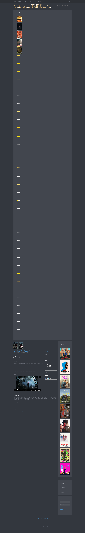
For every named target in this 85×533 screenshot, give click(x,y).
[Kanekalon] (19, 261)
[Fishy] (19, 180)
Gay (29, 521)
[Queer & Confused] (19, 196)
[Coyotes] (19, 123)
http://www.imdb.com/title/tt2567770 (19, 411)
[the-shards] (65, 353)
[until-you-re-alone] (65, 411)
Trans (37, 521)
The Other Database (37, 1)
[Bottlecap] (19, 269)
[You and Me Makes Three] (19, 171)
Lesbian (32, 521)
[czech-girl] (65, 381)
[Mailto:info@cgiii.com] (67, 6)
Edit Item (14, 341)
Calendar (41, 518)
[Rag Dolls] (19, 277)
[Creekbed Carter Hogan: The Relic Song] (19, 292)
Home (15, 1)
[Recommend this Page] (50, 378)
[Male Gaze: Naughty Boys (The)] (19, 99)
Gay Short (46, 351)
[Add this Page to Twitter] (48, 378)
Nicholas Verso (26, 393)
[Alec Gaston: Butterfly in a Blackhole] (19, 26)
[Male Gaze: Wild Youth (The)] (19, 309)
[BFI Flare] (49, 365)
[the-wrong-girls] (65, 455)
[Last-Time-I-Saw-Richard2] (15, 345)
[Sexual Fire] (19, 42)
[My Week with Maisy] (19, 67)
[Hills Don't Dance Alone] (19, 50)
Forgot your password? (63, 511)
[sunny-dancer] (65, 396)
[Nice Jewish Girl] (19, 228)
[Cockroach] (19, 59)
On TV (55, 521)
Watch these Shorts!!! (49, 521)
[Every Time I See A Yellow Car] (19, 82)
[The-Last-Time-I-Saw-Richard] (21, 345)
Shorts (40, 521)
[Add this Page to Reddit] (47, 378)
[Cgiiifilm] (57, 6)
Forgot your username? (64, 512)
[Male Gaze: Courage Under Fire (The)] (19, 18)
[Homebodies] (19, 301)
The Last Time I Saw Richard (18, 393)
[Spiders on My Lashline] (19, 252)
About (38, 518)
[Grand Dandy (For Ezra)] (19, 317)
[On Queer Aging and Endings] (19, 204)
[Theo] (19, 333)
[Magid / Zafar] (19, 131)
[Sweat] (19, 220)
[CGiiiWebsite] (62, 6)
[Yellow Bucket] (19, 188)
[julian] (65, 425)
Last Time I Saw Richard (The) (23, 351)
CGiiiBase (25, 1)
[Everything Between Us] (19, 155)
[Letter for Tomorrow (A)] (19, 244)
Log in (62, 509)
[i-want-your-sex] (65, 469)
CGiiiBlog (30, 1)
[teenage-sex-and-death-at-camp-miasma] (65, 440)
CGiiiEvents (20, 1)
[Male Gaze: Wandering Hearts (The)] (19, 34)
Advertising (46, 518)
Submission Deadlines (64, 492)
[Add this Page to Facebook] (45, 378)
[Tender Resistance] (19, 90)
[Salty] (19, 325)
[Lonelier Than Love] (19, 236)
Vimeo (31, 393)
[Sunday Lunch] (19, 115)
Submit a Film (63, 487)
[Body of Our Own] (19, 163)
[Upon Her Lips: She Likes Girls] (19, 107)
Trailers (43, 521)
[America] (19, 140)
